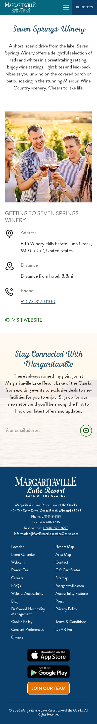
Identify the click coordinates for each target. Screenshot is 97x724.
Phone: (36, 516)
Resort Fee (19, 570)
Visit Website (27, 320)
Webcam (18, 562)
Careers (17, 578)
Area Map (63, 554)
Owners (17, 637)
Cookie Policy (21, 622)
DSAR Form (65, 629)
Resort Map (64, 547)
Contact (61, 562)
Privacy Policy (66, 609)
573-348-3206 (49, 522)
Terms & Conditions (70, 622)
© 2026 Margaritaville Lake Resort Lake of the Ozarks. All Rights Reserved (48, 712)
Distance (29, 265)
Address (28, 232)
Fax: (35, 522)
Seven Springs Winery (48, 30)
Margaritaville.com (69, 586)
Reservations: (33, 528)
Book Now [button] (84, 7)
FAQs (16, 586)
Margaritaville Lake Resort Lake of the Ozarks (46, 505)
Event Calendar (23, 554)
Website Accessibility (27, 593)
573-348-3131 (51, 516)
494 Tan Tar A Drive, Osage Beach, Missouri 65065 (46, 510)
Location (18, 547)
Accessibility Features (72, 593)
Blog (14, 601)
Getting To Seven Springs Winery (42, 217)
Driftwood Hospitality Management (28, 611)
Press (59, 601)
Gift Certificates (67, 570)
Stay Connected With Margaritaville (48, 360)
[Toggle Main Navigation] (66, 7)
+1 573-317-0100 (38, 301)
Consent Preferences (27, 629)
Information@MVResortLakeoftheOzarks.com (46, 533)
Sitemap (61, 578)
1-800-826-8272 (55, 528)
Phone (27, 290)
